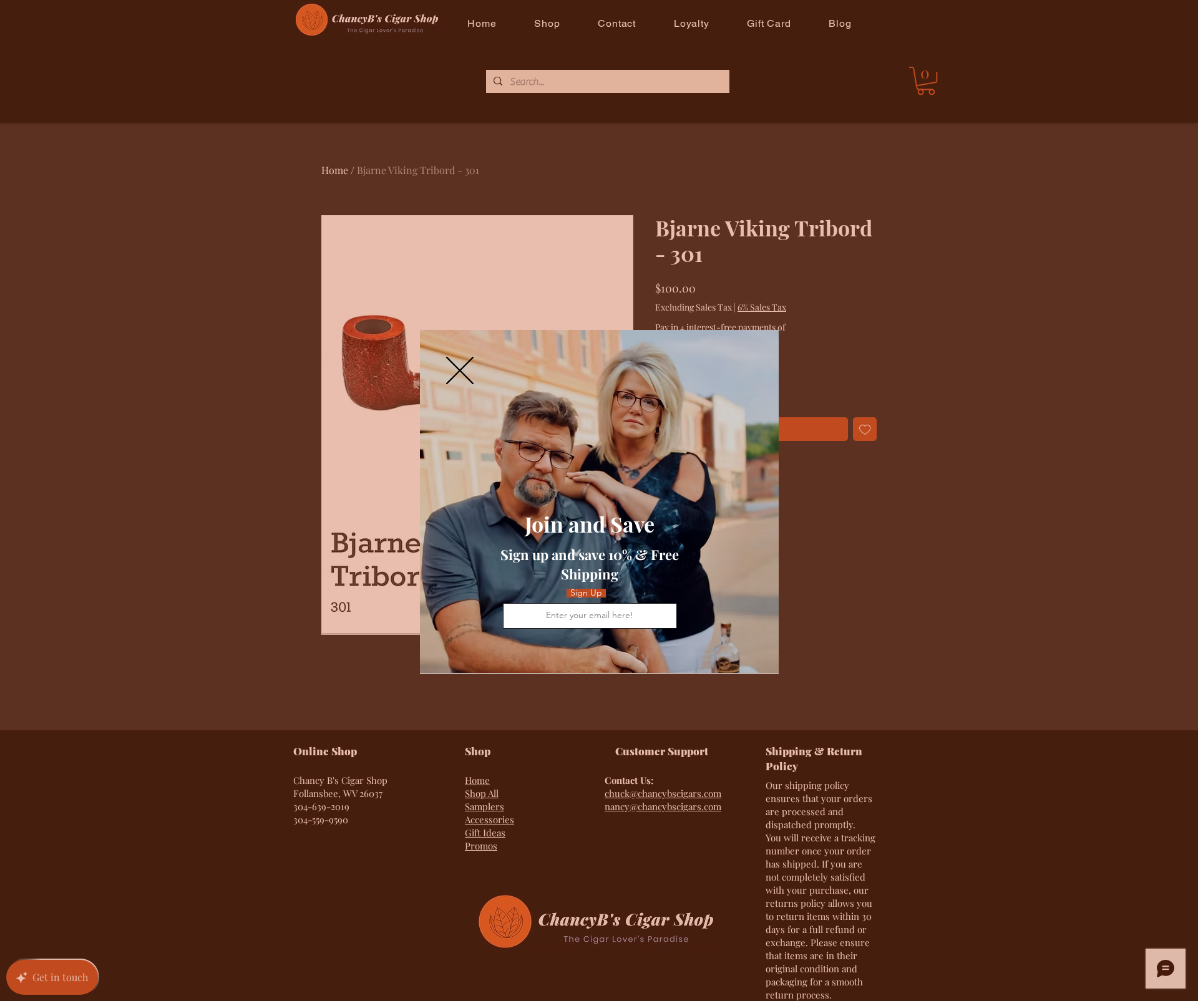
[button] (460, 370)
